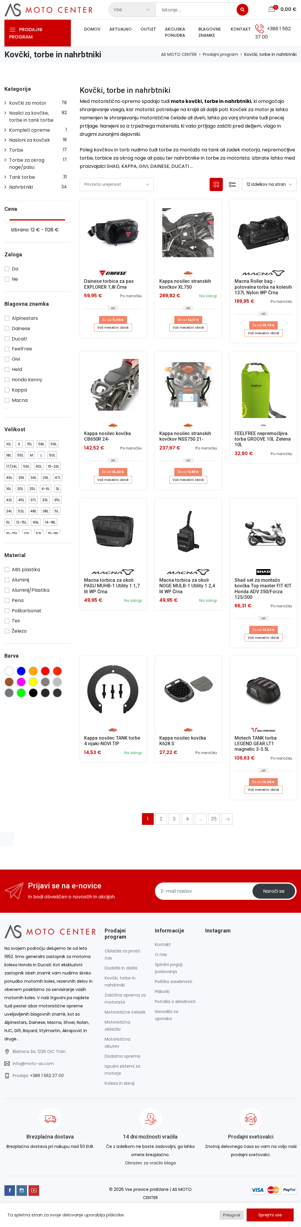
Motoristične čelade (125, 1012)
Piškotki (162, 991)
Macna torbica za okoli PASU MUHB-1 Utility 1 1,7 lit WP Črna (112, 585)
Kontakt (241, 29)
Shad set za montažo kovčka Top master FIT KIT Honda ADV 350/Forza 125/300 (263, 588)
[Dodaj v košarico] (113, 232)
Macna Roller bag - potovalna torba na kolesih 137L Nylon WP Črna (263, 286)
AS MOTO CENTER (179, 54)
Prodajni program (220, 54)
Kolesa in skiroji (120, 1083)
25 (214, 818)
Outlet (148, 29)
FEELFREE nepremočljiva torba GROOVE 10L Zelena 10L (263, 439)
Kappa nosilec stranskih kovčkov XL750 (185, 284)
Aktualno (120, 29)
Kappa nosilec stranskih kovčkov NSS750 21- (185, 436)
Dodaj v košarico (113, 237)
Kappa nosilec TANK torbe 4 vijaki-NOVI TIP (112, 740)
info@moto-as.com (33, 1063)
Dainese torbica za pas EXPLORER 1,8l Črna (109, 284)
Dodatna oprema (122, 1056)
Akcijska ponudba (175, 32)
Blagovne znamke (209, 32)
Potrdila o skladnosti (175, 1001)
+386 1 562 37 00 (47, 1076)
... (200, 818)
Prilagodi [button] (231, 1215)
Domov (92, 29)
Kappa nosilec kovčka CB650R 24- (107, 436)
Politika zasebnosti (173, 981)
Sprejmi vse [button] (270, 1215)
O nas (161, 954)
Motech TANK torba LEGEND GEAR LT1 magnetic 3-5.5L (256, 743)
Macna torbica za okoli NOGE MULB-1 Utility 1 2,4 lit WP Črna (187, 585)
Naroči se (274, 891)
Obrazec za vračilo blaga (150, 1163)
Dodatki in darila (121, 968)
